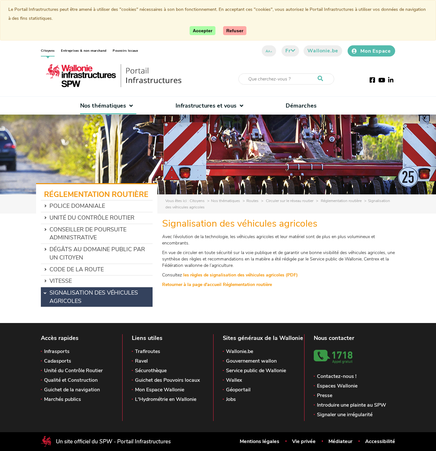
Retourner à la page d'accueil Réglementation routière (217, 285)
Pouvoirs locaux (125, 51)
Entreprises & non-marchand (83, 51)
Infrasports (57, 351)
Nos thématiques (103, 105)
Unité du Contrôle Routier (91, 218)
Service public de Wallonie (256, 370)
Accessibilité (380, 441)
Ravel (141, 361)
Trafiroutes (147, 351)
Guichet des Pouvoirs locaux (167, 380)
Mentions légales (259, 441)
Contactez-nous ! (337, 376)
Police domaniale (77, 206)
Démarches (301, 105)
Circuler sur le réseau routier (289, 200)
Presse (324, 395)
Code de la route (76, 269)
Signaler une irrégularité (344, 414)
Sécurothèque (151, 370)
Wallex (234, 380)
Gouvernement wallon (251, 361)
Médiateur (340, 441)
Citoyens (48, 51)
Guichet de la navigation (72, 390)
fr (288, 50)
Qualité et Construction (71, 380)
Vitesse (60, 281)
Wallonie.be (322, 50)
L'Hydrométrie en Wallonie (165, 399)
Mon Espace (375, 51)
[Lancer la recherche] (322, 79)
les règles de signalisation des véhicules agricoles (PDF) (240, 275)
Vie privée (304, 441)
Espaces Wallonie (337, 386)
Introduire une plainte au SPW (351, 405)
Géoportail (238, 390)
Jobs (231, 399)
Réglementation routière (341, 200)
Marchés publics (62, 399)
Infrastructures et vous (206, 105)
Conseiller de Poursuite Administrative (87, 234)
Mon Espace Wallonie (159, 390)
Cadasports (57, 361)
